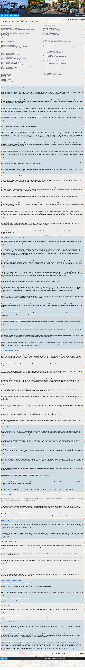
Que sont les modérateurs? (48, 26)
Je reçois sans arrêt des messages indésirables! (53, 40)
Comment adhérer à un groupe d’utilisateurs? (52, 29)
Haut (4, 95)
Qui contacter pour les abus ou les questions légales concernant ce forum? (58, 75)
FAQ (70, 19)
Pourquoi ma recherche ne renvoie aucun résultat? (53, 52)
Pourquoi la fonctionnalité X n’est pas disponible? (52, 74)
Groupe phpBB (45, 626)
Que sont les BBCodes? (6, 72)
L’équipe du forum (47, 658)
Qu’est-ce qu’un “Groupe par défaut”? (50, 33)
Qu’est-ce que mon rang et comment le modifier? (11, 47)
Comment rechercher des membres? (50, 55)
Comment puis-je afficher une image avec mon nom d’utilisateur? (14, 46)
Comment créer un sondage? (7, 57)
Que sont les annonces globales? (8, 78)
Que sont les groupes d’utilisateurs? (50, 28)
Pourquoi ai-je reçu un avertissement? (9, 63)
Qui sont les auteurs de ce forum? (50, 73)
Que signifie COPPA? (5, 34)
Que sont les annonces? (6, 79)
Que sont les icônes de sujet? (7, 83)
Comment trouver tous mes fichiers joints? (51, 68)
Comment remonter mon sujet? (7, 68)
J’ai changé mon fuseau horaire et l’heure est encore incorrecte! (14, 43)
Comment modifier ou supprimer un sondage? (10, 59)
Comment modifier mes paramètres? (8, 41)
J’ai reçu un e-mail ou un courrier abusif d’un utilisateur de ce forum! (56, 41)
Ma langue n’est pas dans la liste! (8, 45)
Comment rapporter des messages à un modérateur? (12, 64)
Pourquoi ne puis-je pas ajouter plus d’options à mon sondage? (13, 58)
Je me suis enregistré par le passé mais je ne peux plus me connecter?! (15, 33)
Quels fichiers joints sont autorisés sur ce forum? (53, 67)
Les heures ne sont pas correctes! (8, 42)
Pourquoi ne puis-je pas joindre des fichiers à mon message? (13, 62)
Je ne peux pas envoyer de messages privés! (52, 38)
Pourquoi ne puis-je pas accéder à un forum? (10, 60)
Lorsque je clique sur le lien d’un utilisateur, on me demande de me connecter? (18, 49)
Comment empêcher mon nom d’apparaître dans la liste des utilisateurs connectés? (18, 29)
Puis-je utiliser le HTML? (6, 74)
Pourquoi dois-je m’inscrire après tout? (9, 26)
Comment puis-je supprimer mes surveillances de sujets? (54, 63)
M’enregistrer (75, 19)
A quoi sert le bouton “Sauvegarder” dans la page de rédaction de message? (16, 66)
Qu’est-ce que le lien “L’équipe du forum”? (51, 34)
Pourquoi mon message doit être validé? (9, 67)
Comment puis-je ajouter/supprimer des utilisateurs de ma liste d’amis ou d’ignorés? (59, 47)
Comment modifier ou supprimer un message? (10, 54)
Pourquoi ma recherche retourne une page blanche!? (53, 53)
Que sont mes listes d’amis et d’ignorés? (51, 45)
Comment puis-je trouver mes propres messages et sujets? (55, 56)
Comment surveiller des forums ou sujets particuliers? (54, 62)
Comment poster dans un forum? (8, 53)
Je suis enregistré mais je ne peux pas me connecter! (12, 32)
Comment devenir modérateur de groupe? (51, 30)
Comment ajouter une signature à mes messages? (11, 55)
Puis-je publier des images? (6, 76)
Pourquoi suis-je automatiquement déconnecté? (10, 28)
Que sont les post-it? (5, 80)
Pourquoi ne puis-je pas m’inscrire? (8, 35)
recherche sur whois (5, 644)
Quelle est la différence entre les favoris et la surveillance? (54, 60)
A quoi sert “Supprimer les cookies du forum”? (10, 37)
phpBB (36, 656)
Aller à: (53, 653)
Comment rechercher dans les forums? (51, 51)
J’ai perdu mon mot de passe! (7, 30)
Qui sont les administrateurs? (49, 25)
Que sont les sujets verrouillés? (7, 81)
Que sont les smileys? (5, 75)
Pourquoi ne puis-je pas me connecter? (9, 25)
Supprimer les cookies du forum (58, 658)
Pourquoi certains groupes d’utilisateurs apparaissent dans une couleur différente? (59, 32)
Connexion (82, 19)
